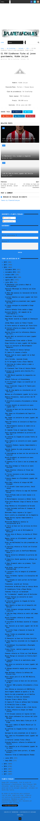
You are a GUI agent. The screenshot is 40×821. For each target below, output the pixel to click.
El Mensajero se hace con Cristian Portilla (20, 638)
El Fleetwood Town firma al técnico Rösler (20, 368)
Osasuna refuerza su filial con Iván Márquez (21, 653)
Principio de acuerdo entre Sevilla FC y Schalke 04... (19, 371)
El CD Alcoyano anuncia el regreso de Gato (20, 714)
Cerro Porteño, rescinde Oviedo (16, 359)
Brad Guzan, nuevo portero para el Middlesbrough (17, 568)
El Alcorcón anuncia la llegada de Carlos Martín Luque (20, 601)
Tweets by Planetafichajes (10, 200)
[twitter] (35, 2)
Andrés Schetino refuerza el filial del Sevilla (19, 470)
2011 (6, 774)
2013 (6, 769)
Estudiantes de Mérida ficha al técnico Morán (21, 586)
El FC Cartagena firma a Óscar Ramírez (19, 362)
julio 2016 (9, 282)
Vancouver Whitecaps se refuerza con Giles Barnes (20, 289)
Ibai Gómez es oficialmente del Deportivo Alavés (20, 414)
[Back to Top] (20, 818)
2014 (6, 766)
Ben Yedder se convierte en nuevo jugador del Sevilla (21, 418)
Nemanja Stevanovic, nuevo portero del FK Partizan (20, 397)
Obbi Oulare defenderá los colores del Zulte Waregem (21, 717)
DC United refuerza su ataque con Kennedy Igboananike (20, 329)
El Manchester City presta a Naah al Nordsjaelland (18, 285)
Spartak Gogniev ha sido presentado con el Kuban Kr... (20, 450)
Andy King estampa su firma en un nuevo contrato (19, 466)
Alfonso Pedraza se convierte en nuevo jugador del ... (19, 597)
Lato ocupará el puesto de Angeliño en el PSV (18, 138)
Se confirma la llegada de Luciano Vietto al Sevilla (21, 437)
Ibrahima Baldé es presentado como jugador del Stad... (20, 302)
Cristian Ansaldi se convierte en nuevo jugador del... (19, 406)
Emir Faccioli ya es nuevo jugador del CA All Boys (21, 626)
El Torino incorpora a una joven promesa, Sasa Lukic (20, 475)
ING (4, 145)
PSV (28, 48)
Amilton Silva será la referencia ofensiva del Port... (20, 333)
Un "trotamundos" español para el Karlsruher (21, 594)
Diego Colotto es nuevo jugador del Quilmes (21, 343)
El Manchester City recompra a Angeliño (16, 156)
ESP (4, 163)
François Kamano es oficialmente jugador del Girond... (21, 479)
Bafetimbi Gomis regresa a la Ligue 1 (18, 512)
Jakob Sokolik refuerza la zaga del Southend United (21, 491)
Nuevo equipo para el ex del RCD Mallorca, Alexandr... (20, 677)
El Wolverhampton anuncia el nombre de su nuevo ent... (20, 426)
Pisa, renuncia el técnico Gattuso (17, 350)
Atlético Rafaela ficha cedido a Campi (19, 309)
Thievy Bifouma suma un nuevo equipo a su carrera (20, 495)
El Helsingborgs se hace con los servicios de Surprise (21, 454)
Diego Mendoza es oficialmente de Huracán (20, 506)
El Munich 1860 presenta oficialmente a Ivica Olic (21, 685)
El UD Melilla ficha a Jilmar (15, 704)
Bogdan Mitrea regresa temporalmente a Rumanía (19, 518)
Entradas (7, 218)
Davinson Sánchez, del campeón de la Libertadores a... (18, 313)
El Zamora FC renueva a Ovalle (16, 352)
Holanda (21, 48)
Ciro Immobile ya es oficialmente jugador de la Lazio (21, 747)
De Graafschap (11, 48)
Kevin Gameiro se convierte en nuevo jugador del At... (21, 441)
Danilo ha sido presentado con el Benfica (20, 694)
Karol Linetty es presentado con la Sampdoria (21, 515)
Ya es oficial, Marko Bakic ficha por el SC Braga (20, 721)
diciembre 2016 (11, 269)
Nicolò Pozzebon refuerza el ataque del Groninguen (19, 618)
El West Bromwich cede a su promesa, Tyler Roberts (20, 564)
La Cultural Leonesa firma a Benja (17, 740)
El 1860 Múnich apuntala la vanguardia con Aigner (20, 376)
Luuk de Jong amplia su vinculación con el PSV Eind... (20, 391)
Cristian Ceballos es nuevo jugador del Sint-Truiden (21, 297)
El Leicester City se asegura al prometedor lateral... (20, 572)
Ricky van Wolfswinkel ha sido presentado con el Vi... (21, 543)
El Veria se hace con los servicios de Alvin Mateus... (21, 526)
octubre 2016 (10, 274)
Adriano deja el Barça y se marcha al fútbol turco (21, 535)
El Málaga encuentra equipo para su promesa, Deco (21, 669)
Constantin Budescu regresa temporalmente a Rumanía (20, 446)
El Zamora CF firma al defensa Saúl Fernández (21, 702)
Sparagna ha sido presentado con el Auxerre (20, 733)
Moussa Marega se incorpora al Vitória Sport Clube (21, 656)
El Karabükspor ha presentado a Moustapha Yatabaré (20, 646)
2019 (6, 262)
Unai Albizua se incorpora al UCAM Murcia (20, 689)
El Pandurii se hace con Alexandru (17, 697)
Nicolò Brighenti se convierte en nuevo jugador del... (19, 458)
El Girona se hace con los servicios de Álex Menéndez (21, 410)
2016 (6, 267)
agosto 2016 (9, 280)
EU (3, 128)
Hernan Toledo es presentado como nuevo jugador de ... (19, 635)
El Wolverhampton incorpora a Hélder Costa (20, 499)
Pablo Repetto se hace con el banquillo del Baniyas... (20, 606)
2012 (6, 771)
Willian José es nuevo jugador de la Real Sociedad (20, 355)
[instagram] (38, 2)
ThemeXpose (15, 812)
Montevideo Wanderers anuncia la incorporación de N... (16, 522)
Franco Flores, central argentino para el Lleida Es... (20, 650)
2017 (6, 265)
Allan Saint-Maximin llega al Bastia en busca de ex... (21, 502)
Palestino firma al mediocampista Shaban (19, 755)
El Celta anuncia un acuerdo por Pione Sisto (21, 325)
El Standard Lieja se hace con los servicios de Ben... (21, 681)
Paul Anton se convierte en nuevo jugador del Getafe (21, 665)
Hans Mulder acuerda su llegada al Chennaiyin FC (21, 319)
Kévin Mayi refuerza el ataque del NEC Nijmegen (19, 483)
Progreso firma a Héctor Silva (16, 699)
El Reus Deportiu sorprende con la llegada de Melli (21, 641)
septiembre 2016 (11, 277)
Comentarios (8, 221)
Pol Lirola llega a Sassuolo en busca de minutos (19, 630)
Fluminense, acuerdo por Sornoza (16, 584)
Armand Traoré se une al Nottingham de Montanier (19, 531)
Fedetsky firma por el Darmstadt (16, 592)
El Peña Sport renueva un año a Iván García (20, 707)
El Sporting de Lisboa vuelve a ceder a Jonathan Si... (19, 365)
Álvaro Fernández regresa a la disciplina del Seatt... (21, 576)
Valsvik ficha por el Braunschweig (17, 379)
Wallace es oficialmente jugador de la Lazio (21, 394)
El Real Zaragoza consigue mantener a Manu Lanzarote (20, 610)
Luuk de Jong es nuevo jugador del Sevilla (17, 173)
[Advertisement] (20, 17)
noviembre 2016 (11, 272)
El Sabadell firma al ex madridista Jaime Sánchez (20, 661)
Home (2, 42)
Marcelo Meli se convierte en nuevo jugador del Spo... (20, 337)
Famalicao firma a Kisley (14, 316)
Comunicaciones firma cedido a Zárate (18, 340)
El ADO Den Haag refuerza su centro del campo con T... (21, 614)
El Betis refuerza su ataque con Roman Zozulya (19, 710)
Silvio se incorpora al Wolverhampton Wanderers (18, 346)
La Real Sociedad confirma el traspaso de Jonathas (20, 509)
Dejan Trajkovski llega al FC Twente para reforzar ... (20, 386)
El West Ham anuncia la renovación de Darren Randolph (21, 293)
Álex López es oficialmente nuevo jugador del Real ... (21, 736)
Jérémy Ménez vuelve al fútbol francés (19, 323)
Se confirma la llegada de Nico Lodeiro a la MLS (21, 729)
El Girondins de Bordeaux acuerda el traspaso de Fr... (21, 622)
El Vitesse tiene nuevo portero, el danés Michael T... (20, 751)
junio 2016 (9, 758)
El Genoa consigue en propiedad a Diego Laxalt (19, 306)
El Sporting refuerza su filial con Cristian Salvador (21, 547)
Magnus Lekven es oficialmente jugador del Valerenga (20, 539)
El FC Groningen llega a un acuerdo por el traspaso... (20, 382)
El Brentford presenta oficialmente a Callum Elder (21, 401)
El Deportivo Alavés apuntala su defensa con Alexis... (21, 560)
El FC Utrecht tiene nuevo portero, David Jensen (20, 487)
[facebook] (31, 2)
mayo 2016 (9, 760)
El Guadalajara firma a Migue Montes (18, 589)
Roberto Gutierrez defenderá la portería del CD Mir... (21, 555)
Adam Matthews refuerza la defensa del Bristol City (19, 673)
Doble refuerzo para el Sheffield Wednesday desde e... (20, 551)
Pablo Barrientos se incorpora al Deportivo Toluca (20, 422)
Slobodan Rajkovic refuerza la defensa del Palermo (20, 743)
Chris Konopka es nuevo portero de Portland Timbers (20, 580)
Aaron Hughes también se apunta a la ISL (19, 692)
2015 (6, 764)
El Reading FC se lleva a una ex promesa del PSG (21, 462)
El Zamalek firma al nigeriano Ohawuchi (19, 430)
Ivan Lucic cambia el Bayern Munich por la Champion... (20, 725)
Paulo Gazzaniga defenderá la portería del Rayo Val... (20, 433)
